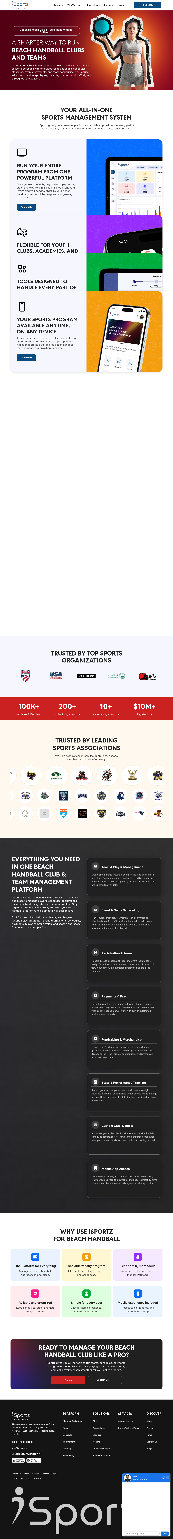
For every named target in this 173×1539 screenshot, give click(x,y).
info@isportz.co (19, 1448)
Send (164, 1533)
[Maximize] (163, 1477)
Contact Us (26, 207)
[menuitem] (58, 5)
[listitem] (124, 874)
